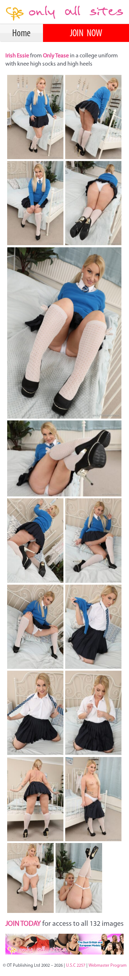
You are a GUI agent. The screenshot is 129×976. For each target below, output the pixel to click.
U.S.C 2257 (75, 965)
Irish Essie (17, 56)
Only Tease (56, 56)
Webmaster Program (107, 965)
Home (21, 34)
